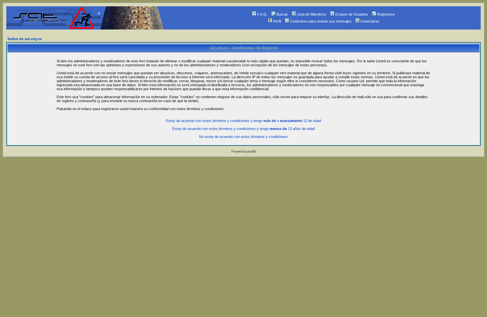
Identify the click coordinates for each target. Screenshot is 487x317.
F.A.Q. (262, 14)
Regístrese (386, 14)
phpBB (251, 151)
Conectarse (369, 21)
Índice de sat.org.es (25, 39)
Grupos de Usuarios (351, 14)
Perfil (277, 21)
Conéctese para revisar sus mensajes (321, 21)
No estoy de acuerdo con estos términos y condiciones (243, 137)
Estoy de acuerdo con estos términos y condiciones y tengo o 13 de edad (243, 121)
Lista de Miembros (311, 14)
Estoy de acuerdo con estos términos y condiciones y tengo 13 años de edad (243, 129)
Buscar (282, 14)
